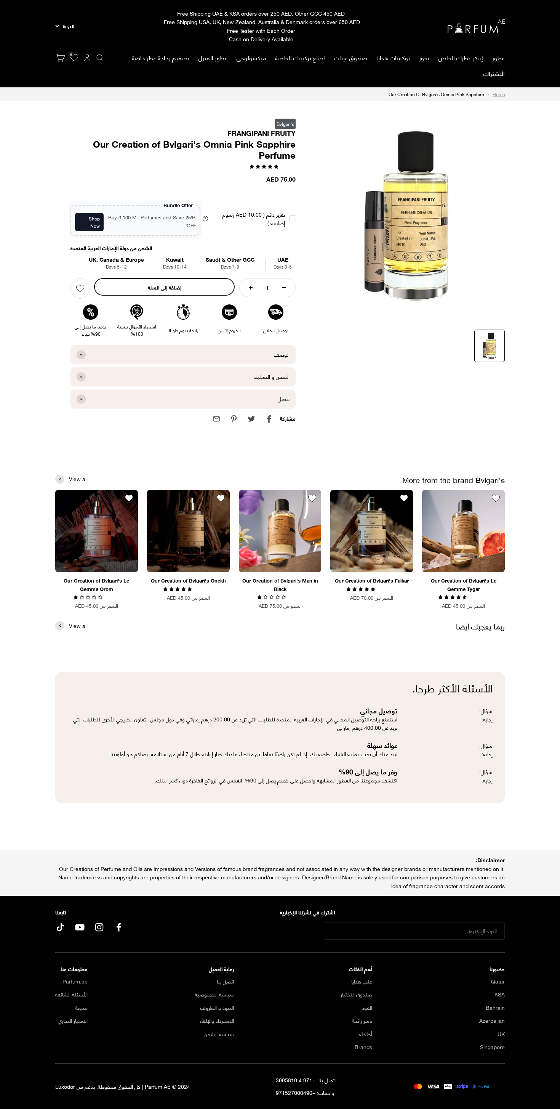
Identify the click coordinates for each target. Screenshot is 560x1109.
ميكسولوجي (251, 57)
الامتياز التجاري (73, 1020)
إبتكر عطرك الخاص (460, 57)
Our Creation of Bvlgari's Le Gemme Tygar (463, 584)
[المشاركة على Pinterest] (233, 418)
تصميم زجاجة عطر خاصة (160, 57)
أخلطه (365, 1034)
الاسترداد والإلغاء (217, 1020)
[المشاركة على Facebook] (268, 418)
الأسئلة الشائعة (71, 994)
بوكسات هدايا (393, 57)
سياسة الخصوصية (214, 994)
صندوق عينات (350, 57)
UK (501, 1034)
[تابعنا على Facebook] (119, 927)
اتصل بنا (225, 981)
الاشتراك (494, 73)
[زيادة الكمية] (251, 287)
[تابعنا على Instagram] (99, 927)
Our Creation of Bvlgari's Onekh (188, 580)
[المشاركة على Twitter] (251, 418)
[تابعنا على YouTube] (80, 927)
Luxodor (65, 1086)
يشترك (301, 931)
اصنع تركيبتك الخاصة (300, 57)
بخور (424, 57)
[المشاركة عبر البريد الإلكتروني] (216, 418)
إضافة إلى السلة (164, 287)
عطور (498, 58)
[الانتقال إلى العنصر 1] (489, 346)
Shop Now (94, 222)
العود (367, 1007)
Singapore (492, 1047)
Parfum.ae (75, 981)
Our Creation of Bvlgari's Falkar (372, 580)
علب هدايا (361, 981)
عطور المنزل (212, 58)
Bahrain (495, 1007)
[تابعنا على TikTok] (60, 927)
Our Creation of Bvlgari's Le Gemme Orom (96, 584)
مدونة (81, 1007)
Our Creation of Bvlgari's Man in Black (280, 584)
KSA (499, 994)
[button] (265, 166)
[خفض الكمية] (284, 287)
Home (499, 94)
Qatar (498, 981)
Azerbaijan (492, 1020)
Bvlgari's (285, 123)
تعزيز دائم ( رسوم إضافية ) (253, 218)
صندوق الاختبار (356, 994)
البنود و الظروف (217, 1007)
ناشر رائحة (362, 1020)
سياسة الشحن (219, 1034)
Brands (363, 1047)
